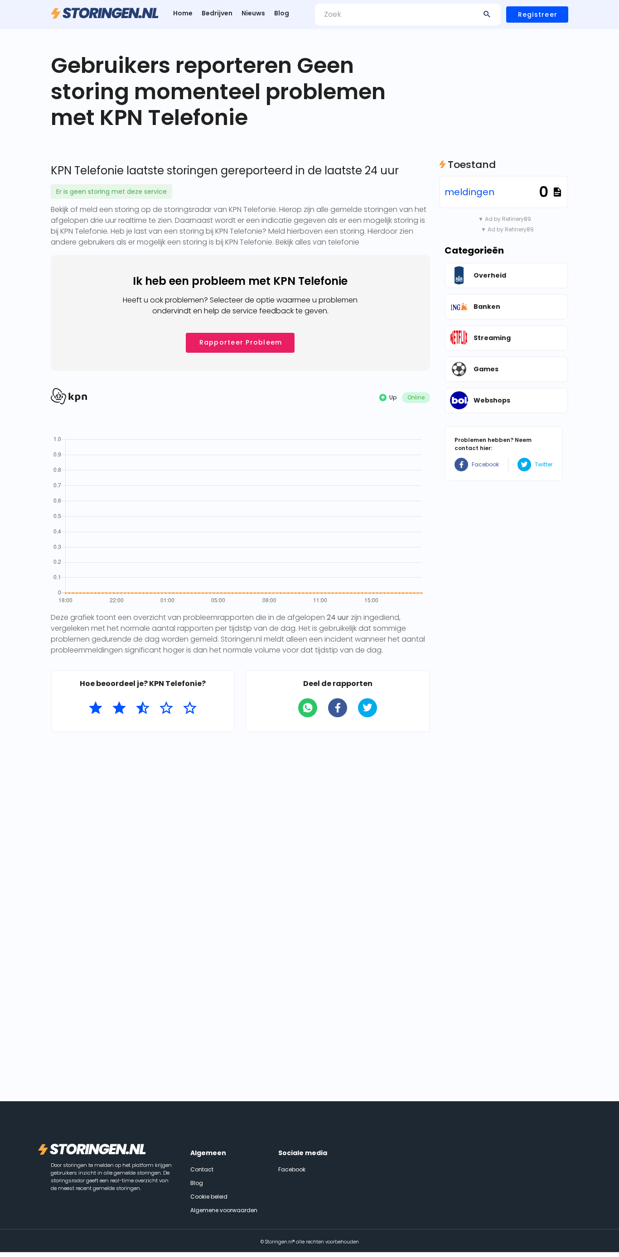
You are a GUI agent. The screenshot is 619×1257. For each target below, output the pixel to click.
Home (183, 13)
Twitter (543, 464)
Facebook (485, 464)
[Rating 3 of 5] (143, 708)
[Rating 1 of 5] (95, 708)
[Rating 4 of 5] (166, 708)
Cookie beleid (208, 1196)
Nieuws (253, 13)
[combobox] (408, 14)
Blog (281, 13)
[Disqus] (240, 856)
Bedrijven (217, 13)
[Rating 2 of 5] (119, 708)
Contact (201, 1169)
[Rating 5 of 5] (190, 708)
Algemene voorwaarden (223, 1210)
